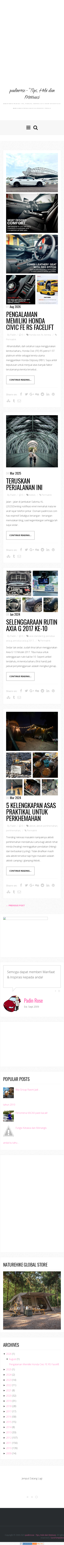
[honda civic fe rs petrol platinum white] (32, 172)
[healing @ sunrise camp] (32, 731)
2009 (8, 1453)
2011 (8, 1443)
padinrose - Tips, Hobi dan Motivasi (40, 1535)
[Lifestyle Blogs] (26, 1543)
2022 (8, 1385)
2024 (8, 1374)
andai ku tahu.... (11, 1142)
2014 (8, 1427)
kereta (47, 334)
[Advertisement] (32, 35)
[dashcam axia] (45, 583)
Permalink (11, 339)
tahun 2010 (9, 1104)
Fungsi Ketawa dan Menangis (31, 1128)
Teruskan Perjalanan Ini (24, 484)
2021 (8, 1390)
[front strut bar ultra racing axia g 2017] (18, 583)
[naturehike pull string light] (14, 787)
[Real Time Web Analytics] (38, 1543)
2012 (8, 1437)
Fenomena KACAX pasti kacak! (31, 1113)
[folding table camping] (45, 765)
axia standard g (37, 635)
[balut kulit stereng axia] (13, 605)
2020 (8, 1395)
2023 (8, 1380)
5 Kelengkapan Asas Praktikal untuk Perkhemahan (31, 811)
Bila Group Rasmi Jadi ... (27, 1089)
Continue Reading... (20, 379)
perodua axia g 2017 (23, 640)
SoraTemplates (57, 1537)
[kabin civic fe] (32, 213)
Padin (13, 334)
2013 (8, 1432)
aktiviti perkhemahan (46, 825)
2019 (8, 1401)
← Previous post (15, 905)
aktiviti (32, 825)
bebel (32, 494)
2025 (8, 1369)
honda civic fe (36, 334)
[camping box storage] (18, 765)
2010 (8, 1448)
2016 (8, 1416)
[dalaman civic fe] (32, 253)
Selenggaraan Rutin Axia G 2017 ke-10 (31, 625)
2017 (8, 1411)
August (12, 1359)
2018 (8, 1406)
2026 (8, 1353)
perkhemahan (13, 830)
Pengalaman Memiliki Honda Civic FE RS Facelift (30, 320)
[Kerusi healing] (50, 787)
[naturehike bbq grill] (32, 787)
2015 (8, 1422)
